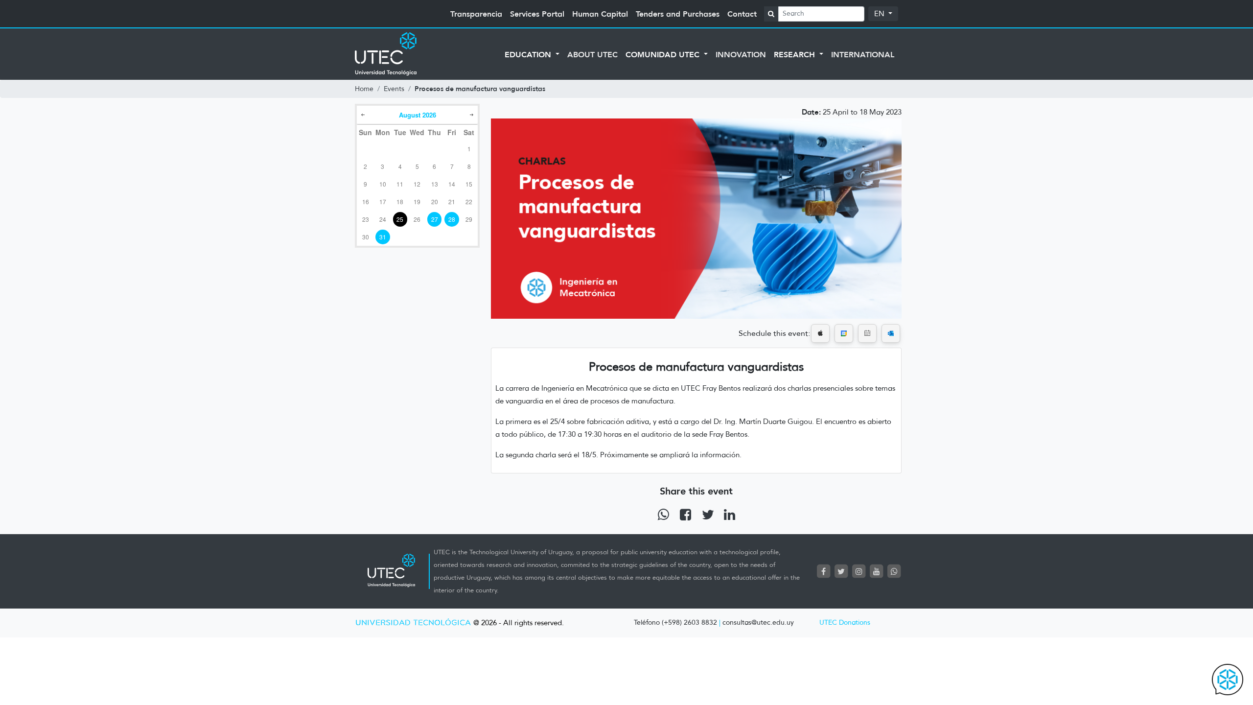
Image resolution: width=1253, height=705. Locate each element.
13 (434, 184)
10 (382, 184)
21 (451, 201)
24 (382, 219)
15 (468, 184)
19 (417, 201)
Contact (742, 14)
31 (382, 237)
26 (417, 219)
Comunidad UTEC (664, 54)
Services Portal (537, 14)
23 (365, 219)
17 (382, 201)
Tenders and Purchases (677, 14)
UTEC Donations (844, 622)
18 (399, 201)
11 (399, 184)
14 (451, 184)
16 (365, 201)
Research (795, 54)
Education (529, 54)
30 (365, 237)
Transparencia (476, 14)
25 (399, 219)
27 (434, 219)
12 (417, 184)
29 (468, 219)
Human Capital (600, 14)
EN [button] (880, 13)
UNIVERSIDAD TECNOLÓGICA (413, 623)
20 (434, 201)
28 (451, 219)
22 (468, 201)
